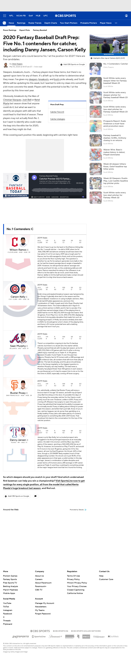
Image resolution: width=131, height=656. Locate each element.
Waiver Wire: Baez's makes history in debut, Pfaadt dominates (114, 152)
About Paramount (43, 583)
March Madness (10, 590)
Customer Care (106, 579)
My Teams (39, 610)
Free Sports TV (10, 583)
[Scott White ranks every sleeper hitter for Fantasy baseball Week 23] (96, 83)
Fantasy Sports (10, 579)
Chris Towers (17, 64)
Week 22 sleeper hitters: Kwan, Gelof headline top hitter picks (115, 166)
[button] (5, 15)
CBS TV (38, 590)
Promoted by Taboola (77, 510)
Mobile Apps (9, 593)
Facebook (7, 613)
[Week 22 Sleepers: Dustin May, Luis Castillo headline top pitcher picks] (96, 183)
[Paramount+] (55, 636)
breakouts (43, 79)
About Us (39, 576)
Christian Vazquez (12, 99)
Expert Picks (24, 30)
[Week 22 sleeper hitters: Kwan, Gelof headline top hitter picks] (96, 169)
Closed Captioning (75, 587)
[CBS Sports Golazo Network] (86, 630)
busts (57, 79)
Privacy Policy (73, 579)
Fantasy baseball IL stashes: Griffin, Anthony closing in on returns (114, 138)
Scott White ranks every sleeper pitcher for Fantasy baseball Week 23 (115, 95)
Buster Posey (18, 393)
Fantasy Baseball (40, 30)
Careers (38, 579)
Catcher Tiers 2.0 (57, 112)
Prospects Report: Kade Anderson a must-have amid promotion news (114, 123)
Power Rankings (9, 30)
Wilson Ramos (18, 249)
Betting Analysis (10, 586)
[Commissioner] (72, 635)
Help (101, 576)
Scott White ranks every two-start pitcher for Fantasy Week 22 (114, 195)
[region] (109, 45)
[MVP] (86, 635)
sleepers (33, 79)
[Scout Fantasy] (99, 636)
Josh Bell (26, 99)
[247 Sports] (20, 636)
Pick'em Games (10, 576)
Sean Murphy (18, 346)
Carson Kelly (18, 296)
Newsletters (40, 606)
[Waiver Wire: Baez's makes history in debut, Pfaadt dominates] (96, 155)
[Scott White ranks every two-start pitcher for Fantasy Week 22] (96, 197)
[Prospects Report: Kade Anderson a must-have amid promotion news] (96, 126)
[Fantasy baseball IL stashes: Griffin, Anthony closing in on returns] (96, 140)
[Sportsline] (39, 636)
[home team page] (15, 242)
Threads (6, 620)
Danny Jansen (18, 440)
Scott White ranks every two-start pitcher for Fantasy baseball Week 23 (115, 109)
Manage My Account (44, 603)
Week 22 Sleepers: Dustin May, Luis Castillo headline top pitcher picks (115, 180)
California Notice (75, 591)
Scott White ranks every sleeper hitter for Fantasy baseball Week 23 (115, 80)
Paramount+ (40, 586)
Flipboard (7, 624)
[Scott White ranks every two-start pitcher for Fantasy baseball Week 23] (96, 112)
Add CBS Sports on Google (74, 64)
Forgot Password (43, 613)
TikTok (6, 606)
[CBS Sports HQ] (60, 630)
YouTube (7, 603)
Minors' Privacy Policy (77, 583)
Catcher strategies (57, 119)
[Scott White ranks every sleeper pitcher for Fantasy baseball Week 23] (96, 97)
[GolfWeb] (113, 636)
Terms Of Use (73, 576)
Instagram (7, 610)
